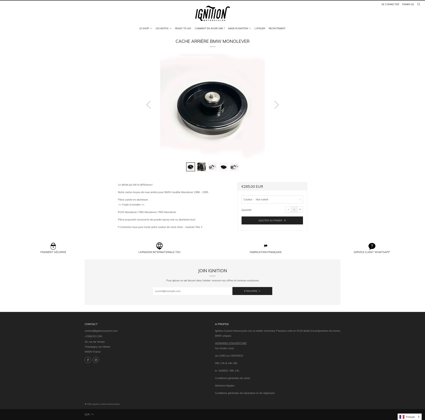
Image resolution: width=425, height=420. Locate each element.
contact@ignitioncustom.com (101, 330)
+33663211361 (94, 336)
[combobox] (410, 417)
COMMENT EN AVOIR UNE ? (210, 28)
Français (410, 417)
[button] (190, 166)
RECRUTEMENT (277, 28)
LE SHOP (144, 28)
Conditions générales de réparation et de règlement (245, 393)
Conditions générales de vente (232, 378)
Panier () (408, 4)
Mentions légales (225, 385)
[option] (212, 106)
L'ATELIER (260, 28)
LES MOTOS (162, 28)
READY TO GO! (183, 28)
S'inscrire (250, 291)
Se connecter (390, 4)
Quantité (247, 209)
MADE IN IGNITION (238, 28)
